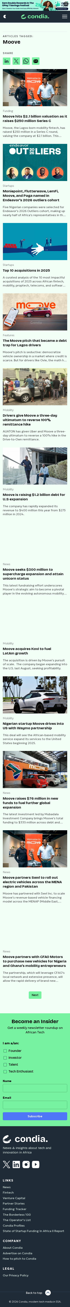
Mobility (8, 410)
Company (12, 1241)
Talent (13, 1065)
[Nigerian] (35, 694)
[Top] (35, 241)
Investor (15, 1058)
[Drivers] (35, 386)
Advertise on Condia (17, 1253)
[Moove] (35, 87)
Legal (9, 1268)
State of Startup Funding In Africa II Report (33, 1231)
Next (35, 995)
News (6, 564)
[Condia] (35, 16)
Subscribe (35, 1116)
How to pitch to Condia (19, 1258)
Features (8, 335)
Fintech (8, 1192)
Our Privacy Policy (16, 1275)
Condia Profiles (14, 1225)
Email (7, 1097)
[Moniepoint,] (35, 162)
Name (7, 1081)
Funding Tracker (14, 1209)
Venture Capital (14, 1198)
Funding (8, 111)
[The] (35, 311)
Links (8, 1180)
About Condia (13, 1247)
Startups (8, 186)
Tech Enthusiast (21, 1071)
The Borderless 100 (17, 1214)
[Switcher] (5, 16)
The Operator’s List (17, 1220)
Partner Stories (14, 1203)
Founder (15, 1051)
